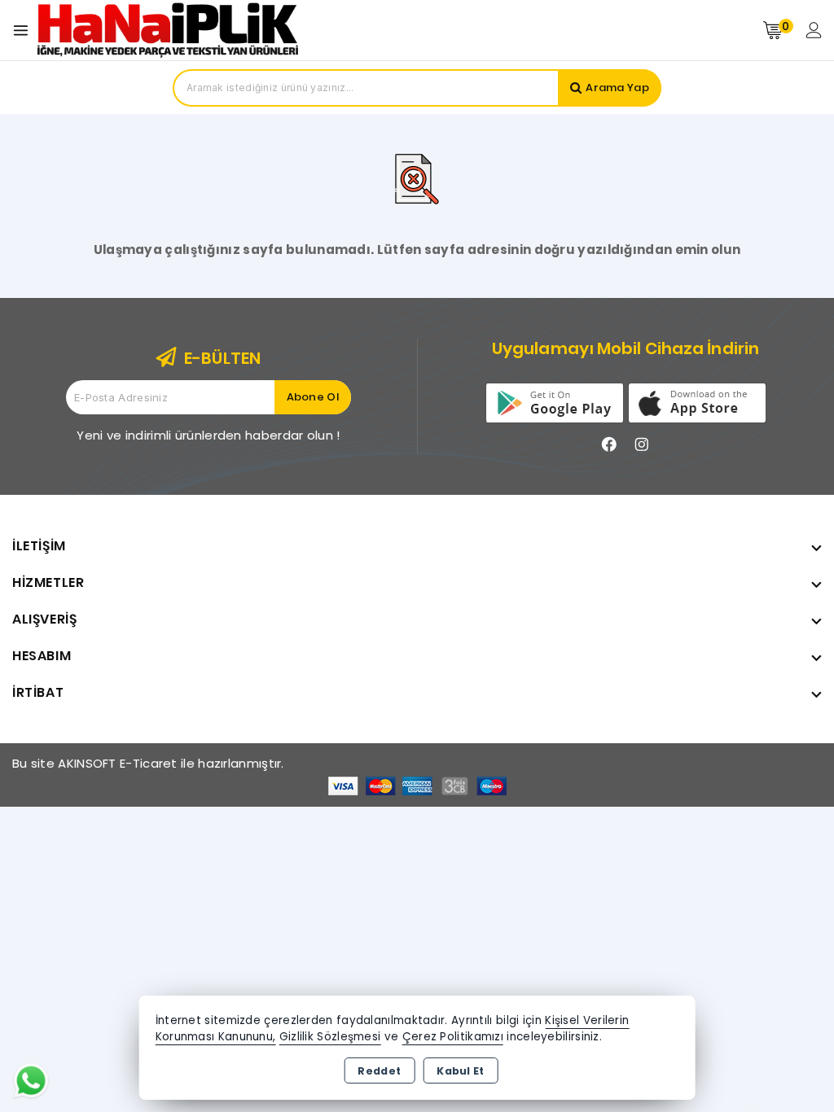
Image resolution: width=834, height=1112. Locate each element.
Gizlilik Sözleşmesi (330, 1036)
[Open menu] (24, 30)
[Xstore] (167, 29)
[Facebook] (609, 444)
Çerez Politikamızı (452, 1036)
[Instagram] (642, 444)
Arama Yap (617, 87)
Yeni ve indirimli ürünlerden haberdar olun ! (208, 435)
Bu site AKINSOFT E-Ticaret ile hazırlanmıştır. (148, 763)
